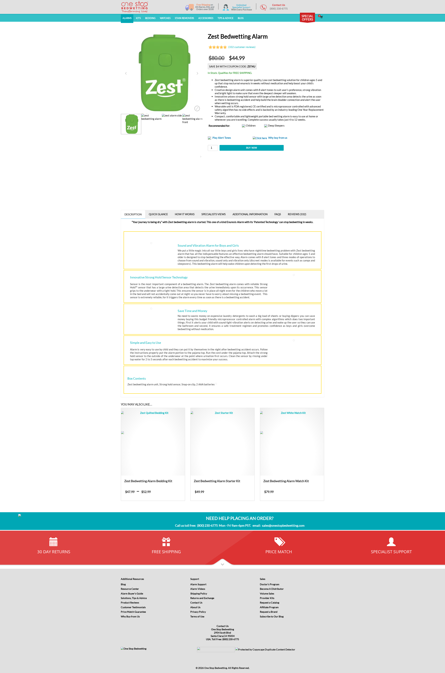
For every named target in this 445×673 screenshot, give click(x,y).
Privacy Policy (198, 611)
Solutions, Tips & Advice (134, 598)
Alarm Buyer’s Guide (132, 593)
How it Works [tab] (185, 214)
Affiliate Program (269, 607)
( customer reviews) (242, 46)
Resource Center (130, 588)
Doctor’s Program (269, 584)
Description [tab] (133, 214)
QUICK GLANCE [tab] (158, 214)
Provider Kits (267, 598)
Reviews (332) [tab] (297, 214)
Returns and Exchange (202, 598)
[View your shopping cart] (321, 17)
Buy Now (251, 148)
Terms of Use (197, 616)
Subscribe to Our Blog (272, 616)
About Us (195, 607)
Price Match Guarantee (133, 611)
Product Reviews (130, 602)
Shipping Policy (198, 593)
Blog (123, 584)
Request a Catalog (269, 602)
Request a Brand (268, 611)
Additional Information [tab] (250, 214)
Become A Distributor (272, 588)
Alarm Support (198, 584)
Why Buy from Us (130, 616)
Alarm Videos (197, 588)
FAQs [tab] (277, 214)
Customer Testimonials (133, 607)
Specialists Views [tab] (213, 214)
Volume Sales (267, 593)
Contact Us (196, 602)
